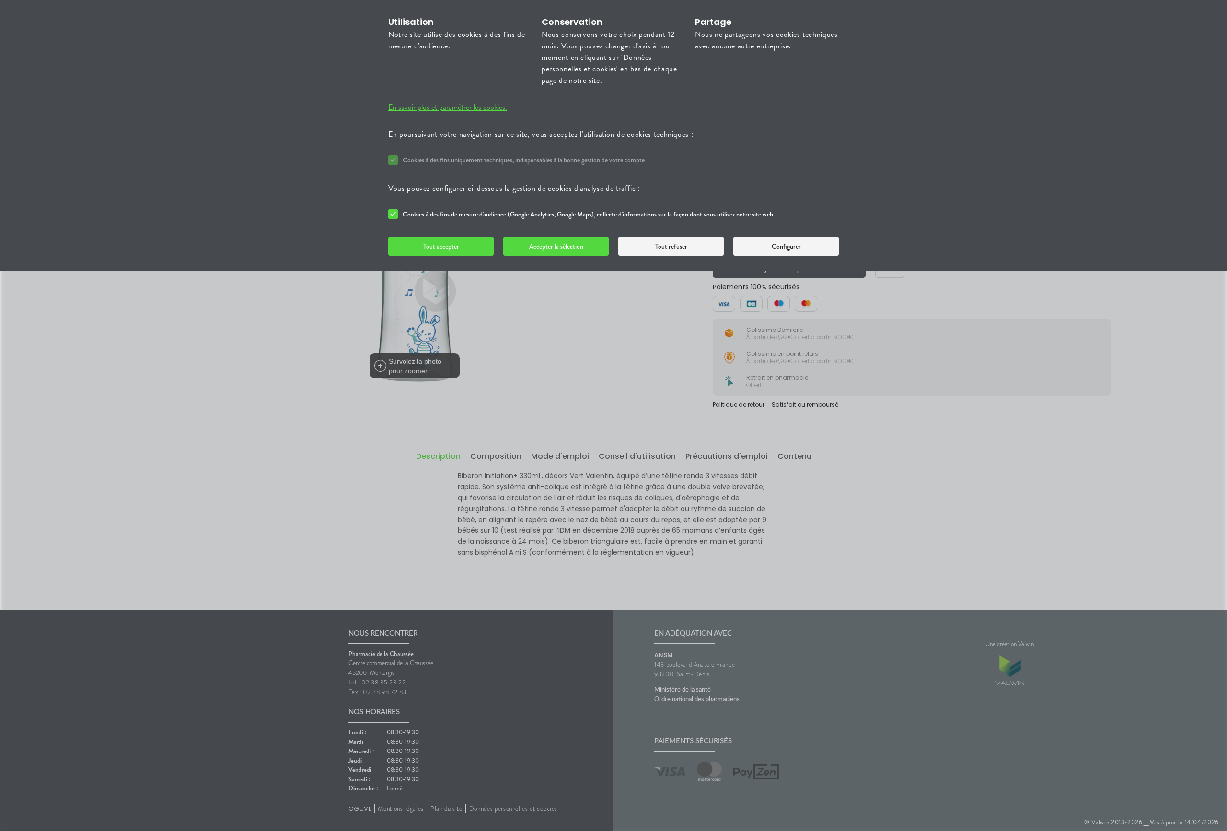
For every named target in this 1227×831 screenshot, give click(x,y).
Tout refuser (671, 246)
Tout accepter (441, 246)
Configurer (786, 246)
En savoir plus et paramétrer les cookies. (447, 107)
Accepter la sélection (556, 246)
